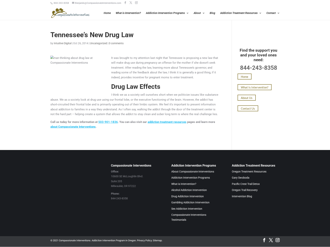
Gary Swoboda (240, 177)
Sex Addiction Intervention (186, 208)
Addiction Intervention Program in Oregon (114, 240)
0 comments (116, 43)
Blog (212, 13)
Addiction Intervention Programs (165, 13)
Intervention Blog (242, 196)
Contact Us (248, 108)
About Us (246, 97)
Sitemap (157, 240)
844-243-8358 (61, 3)
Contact (271, 13)
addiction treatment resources (167, 122)
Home (107, 13)
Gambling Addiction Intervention (190, 202)
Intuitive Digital (62, 43)
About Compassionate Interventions (192, 171)
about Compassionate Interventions (73, 126)
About (197, 13)
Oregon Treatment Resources (249, 171)
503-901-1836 (108, 122)
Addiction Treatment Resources (239, 13)
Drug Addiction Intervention (187, 196)
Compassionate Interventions (75, 240)
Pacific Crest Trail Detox (246, 183)
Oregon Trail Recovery (245, 190)
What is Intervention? (128, 13)
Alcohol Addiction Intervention (189, 190)
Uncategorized (98, 43)
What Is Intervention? (254, 87)
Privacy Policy (144, 240)
